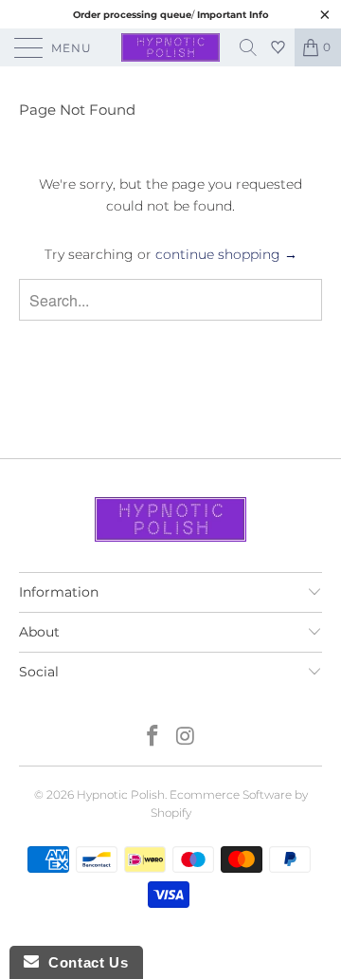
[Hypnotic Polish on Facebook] (153, 737)
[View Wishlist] (280, 47)
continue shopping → (226, 254)
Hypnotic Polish (121, 794)
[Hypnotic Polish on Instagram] (186, 737)
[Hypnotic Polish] (170, 47)
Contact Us (83, 962)
